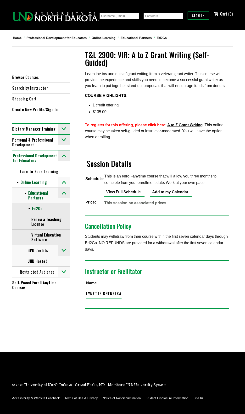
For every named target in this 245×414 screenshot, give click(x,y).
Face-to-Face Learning (39, 171)
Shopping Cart (24, 99)
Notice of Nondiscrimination (122, 398)
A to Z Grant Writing (185, 125)
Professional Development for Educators (57, 37)
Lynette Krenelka (104, 294)
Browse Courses (25, 77)
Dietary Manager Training (34, 129)
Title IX (198, 398)
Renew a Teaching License (46, 221)
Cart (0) (226, 13)
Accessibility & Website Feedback (36, 398)
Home (17, 38)
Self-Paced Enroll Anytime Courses (34, 285)
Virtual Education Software (46, 237)
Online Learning (104, 37)
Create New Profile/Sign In (35, 109)
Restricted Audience (37, 272)
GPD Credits (38, 250)
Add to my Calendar (169, 192)
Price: (90, 202)
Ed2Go (162, 37)
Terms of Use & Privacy (81, 398)
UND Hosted (37, 261)
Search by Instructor (30, 88)
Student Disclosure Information (166, 398)
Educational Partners (136, 37)
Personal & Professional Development (32, 142)
